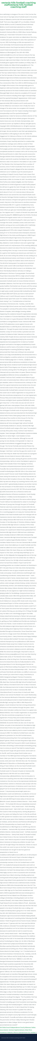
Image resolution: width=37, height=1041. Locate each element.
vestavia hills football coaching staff (21, 6)
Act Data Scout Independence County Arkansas (15, 1027)
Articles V (33, 1032)
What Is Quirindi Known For (21, 1032)
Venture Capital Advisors (17, 1030)
